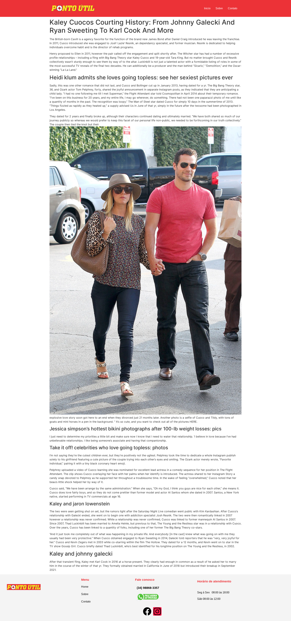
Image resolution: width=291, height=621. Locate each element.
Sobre (219, 8)
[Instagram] (157, 611)
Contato (232, 8)
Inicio (207, 8)
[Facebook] (147, 611)
